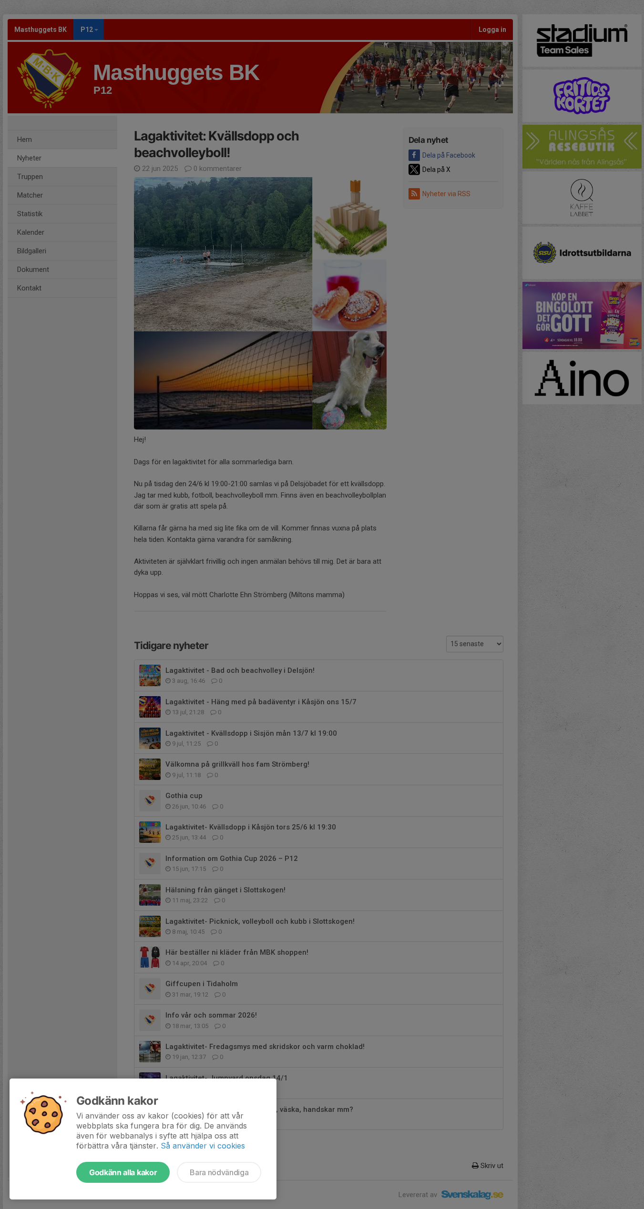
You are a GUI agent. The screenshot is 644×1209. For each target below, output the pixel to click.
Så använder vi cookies (203, 1145)
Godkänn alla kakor (123, 1172)
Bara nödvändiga (219, 1172)
